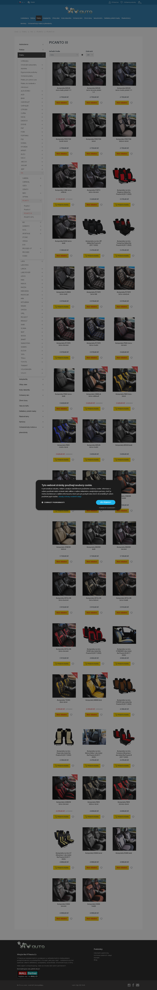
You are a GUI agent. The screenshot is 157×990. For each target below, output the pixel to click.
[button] (53, 502)
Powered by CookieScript (107, 508)
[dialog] (78, 495)
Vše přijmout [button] (105, 502)
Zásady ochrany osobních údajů (69, 496)
